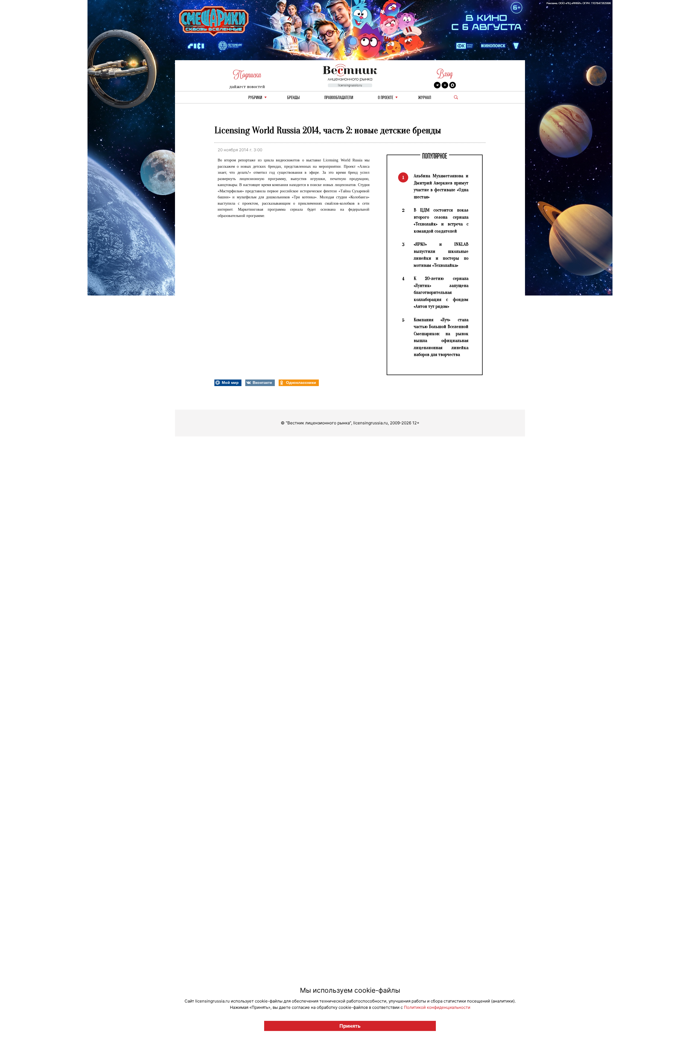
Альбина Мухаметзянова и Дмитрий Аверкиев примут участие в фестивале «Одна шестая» (441, 186)
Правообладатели (338, 98)
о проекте (385, 98)
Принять (350, 1026)
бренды (293, 98)
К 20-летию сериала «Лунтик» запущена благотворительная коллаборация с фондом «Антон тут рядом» (441, 292)
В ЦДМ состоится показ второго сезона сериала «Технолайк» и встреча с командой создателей (441, 220)
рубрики (255, 98)
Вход (445, 73)
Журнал (424, 98)
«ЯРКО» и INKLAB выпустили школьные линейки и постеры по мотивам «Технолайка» (441, 255)
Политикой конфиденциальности (437, 1007)
